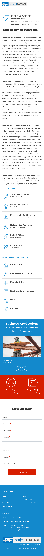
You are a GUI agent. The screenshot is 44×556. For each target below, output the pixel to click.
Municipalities (17, 282)
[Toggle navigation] (33, 5)
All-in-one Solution (19, 194)
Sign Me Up (22, 472)
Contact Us (6, 503)
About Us (5, 499)
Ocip (12, 299)
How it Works (7, 506)
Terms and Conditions (31, 503)
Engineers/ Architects (21, 273)
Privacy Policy (28, 499)
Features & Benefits (10, 362)
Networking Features (21, 225)
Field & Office (17, 235)
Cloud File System (19, 205)
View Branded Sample (11, 393)
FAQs (24, 496)
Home (4, 496)
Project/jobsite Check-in (22, 215)
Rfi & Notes (16, 245)
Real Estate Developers (22, 291)
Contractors (16, 264)
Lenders (14, 308)
